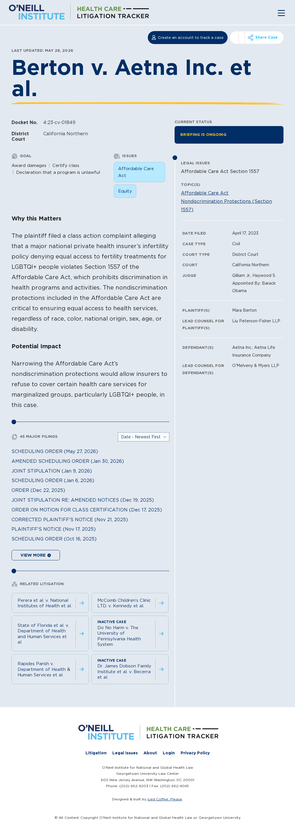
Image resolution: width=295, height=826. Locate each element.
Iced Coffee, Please (165, 799)
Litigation (96, 753)
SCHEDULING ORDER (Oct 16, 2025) (54, 538)
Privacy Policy (195, 753)
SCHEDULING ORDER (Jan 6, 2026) (53, 480)
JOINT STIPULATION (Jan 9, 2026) (52, 470)
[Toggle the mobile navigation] (281, 12)
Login (169, 753)
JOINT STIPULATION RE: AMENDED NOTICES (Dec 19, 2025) (83, 500)
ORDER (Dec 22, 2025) (38, 490)
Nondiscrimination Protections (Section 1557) (226, 205)
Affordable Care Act (136, 172)
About (150, 753)
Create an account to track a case (191, 37)
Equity (125, 191)
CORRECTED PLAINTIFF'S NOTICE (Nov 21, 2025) (70, 519)
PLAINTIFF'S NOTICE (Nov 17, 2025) (54, 529)
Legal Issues (125, 753)
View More (33, 555)
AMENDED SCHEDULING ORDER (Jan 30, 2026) (68, 461)
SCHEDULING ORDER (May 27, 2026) (55, 451)
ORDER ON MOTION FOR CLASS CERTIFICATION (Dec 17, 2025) (87, 509)
